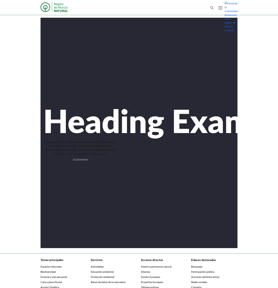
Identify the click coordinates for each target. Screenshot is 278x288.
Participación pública (202, 271)
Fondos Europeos (150, 276)
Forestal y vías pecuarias (54, 276)
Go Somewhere (80, 159)
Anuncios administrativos (205, 276)
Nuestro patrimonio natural (156, 266)
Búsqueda (196, 266)
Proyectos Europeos (152, 281)
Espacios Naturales (51, 266)
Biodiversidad (48, 271)
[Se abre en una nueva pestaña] (231, 16)
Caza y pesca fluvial (51, 281)
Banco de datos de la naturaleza (108, 281)
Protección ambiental (102, 276)
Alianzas (145, 271)
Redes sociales (199, 281)
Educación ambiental (102, 271)
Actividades (97, 266)
